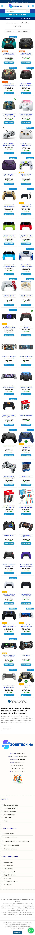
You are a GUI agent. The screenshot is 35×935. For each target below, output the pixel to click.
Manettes (12, 906)
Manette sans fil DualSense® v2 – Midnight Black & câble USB (26, 205)
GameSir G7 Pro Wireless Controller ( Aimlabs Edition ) (9, 54)
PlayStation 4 (8, 868)
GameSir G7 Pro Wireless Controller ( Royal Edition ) (26, 54)
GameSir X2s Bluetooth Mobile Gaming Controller (26, 357)
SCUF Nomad (26, 655)
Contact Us (8, 818)
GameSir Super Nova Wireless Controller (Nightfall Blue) (26, 386)
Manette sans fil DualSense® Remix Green (9, 236)
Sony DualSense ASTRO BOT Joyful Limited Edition (26, 265)
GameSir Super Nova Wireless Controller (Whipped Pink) (26, 115)
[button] (2, 6)
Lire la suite (6, 728)
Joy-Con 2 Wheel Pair (26, 415)
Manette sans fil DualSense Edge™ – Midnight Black (9, 625)
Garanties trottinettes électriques (16, 841)
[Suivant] (25, 701)
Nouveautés (26, 18)
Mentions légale (10, 811)
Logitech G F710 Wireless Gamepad (9, 477)
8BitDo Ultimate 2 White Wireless (26, 144)
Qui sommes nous (11, 805)
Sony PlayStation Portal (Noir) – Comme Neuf (9, 326)
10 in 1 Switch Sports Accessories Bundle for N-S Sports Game (26, 506)
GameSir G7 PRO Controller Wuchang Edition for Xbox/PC (9, 115)
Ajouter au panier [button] (9, 62)
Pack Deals (10, 18)
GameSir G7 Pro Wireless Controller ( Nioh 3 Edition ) (9, 84)
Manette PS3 (26, 476)
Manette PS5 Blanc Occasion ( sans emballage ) (9, 595)
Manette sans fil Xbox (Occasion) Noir (8, 565)
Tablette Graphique (10, 881)
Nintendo (5, 906)
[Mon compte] (28, 6)
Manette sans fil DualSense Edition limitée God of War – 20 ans (9, 296)
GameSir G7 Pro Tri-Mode (26, 326)
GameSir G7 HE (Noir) (9, 446)
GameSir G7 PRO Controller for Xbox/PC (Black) (26, 84)
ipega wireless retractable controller (26, 536)
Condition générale (11, 808)
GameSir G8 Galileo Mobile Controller (8, 686)
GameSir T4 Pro (9, 535)
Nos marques (9, 833)
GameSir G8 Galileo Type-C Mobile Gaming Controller (9, 386)
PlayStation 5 (8, 862)
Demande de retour (11, 845)
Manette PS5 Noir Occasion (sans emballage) (26, 595)
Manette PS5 (8, 865)
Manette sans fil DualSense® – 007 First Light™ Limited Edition (9, 205)
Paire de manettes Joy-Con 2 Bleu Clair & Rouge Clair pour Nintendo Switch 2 (8, 506)
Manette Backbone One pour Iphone (9, 656)
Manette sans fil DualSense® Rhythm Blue (9, 265)
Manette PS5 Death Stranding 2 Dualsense (9, 416)
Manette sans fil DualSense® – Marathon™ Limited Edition (26, 175)
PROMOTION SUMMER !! (17, 15)
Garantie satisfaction (11, 837)
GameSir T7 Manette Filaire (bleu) (26, 446)
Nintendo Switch (9, 872)
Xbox (30, 904)
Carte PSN (7, 878)
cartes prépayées (11, 908)
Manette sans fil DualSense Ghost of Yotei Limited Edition (26, 296)
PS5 (26, 904)
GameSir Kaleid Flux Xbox (26, 686)
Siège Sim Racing (9, 875)
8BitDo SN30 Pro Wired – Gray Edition (9, 144)
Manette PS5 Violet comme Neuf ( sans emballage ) (26, 565)
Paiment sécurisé (10, 849)
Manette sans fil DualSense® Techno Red (26, 236)
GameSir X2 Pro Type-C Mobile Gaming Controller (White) (8, 357)
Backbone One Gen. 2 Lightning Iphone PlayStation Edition (26, 625)
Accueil (9, 23)
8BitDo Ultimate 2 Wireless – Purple (9, 175)
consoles (17, 23)
